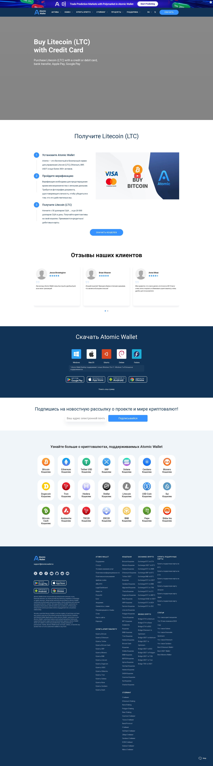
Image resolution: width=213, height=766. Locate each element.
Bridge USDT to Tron (145, 660)
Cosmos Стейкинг (128, 716)
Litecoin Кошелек (128, 610)
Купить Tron (100, 675)
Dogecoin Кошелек (129, 595)
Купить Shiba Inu (102, 671)
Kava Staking (126, 705)
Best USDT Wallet (164, 651)
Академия (99, 602)
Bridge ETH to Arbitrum (146, 619)
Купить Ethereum (102, 637)
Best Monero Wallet (165, 655)
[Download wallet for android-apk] (117, 379)
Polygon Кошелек (128, 614)
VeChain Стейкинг (128, 731)
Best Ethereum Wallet (165, 647)
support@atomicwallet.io (43, 564)
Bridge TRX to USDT (145, 664)
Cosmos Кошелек (128, 677)
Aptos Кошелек (127, 662)
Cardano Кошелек (128, 584)
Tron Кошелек (127, 636)
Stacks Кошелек (128, 685)
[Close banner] (211, 2)
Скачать (169, 12)
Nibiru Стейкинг (127, 749)
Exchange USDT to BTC (146, 565)
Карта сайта (100, 617)
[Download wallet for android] (75, 379)
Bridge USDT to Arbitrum (147, 637)
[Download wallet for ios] (96, 379)
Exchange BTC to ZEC (146, 606)
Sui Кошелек (126, 681)
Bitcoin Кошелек (128, 561)
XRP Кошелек (127, 602)
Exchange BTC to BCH (146, 602)
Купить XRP (100, 649)
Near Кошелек (127, 599)
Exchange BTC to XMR (146, 569)
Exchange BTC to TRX (146, 587)
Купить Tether (101, 641)
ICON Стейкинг (127, 742)
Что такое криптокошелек (167, 617)
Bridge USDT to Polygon (146, 652)
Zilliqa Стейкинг (127, 735)
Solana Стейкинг (128, 746)
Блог (97, 599)
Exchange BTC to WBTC (146, 595)
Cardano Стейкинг (128, 738)
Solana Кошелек (128, 569)
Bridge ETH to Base (145, 623)
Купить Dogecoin (102, 664)
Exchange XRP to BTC (146, 573)
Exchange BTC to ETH (146, 561)
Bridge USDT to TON (145, 656)
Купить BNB (100, 656)
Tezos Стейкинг (128, 720)
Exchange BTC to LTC (145, 591)
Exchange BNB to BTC (146, 576)
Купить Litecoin (101, 660)
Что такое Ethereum (165, 640)
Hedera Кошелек (128, 640)
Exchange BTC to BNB (146, 584)
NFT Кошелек (127, 621)
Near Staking (126, 712)
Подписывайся (127, 418)
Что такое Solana (164, 628)
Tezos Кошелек (128, 617)
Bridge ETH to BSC (144, 626)
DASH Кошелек (127, 673)
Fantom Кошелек (128, 606)
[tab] (105, 310)
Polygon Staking (128, 708)
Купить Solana (101, 679)
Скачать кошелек (106, 232)
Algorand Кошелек (128, 587)
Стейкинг (125, 697)
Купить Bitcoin (101, 634)
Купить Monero (101, 652)
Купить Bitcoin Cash (103, 645)
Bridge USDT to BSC (145, 649)
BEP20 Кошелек (128, 658)
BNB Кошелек (127, 632)
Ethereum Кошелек (129, 573)
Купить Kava (100, 682)
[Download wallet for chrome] (138, 379)
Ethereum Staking (128, 701)
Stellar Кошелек (128, 651)
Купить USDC (100, 667)
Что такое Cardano (164, 643)
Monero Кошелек (128, 565)
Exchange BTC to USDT (146, 580)
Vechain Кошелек (128, 666)
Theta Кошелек (128, 591)
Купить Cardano (101, 686)
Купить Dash (100, 690)
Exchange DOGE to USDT (147, 599)
